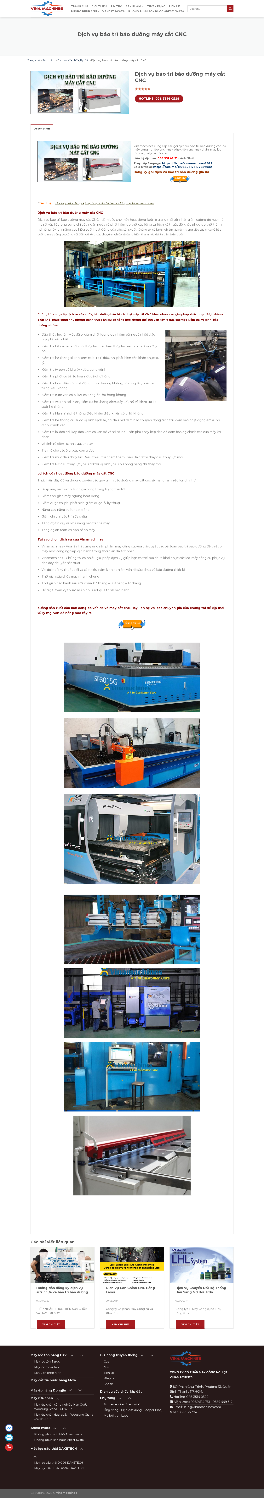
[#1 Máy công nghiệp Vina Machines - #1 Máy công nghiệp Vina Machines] (47, 8)
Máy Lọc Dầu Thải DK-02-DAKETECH (60, 1468)
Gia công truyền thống (119, 1355)
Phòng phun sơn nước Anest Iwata (156, 11)
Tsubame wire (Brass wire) (122, 1404)
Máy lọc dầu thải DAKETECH (54, 1449)
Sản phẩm (133, 6)
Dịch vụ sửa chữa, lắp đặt (73, 60)
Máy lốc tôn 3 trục (47, 1361)
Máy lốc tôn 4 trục (47, 1367)
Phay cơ (109, 1378)
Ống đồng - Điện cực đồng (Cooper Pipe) (133, 1410)
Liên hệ (174, 6)
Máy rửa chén (42, 1398)
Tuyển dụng (156, 6)
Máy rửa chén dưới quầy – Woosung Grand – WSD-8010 (63, 1417)
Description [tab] (42, 128)
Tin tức (116, 6)
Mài (106, 1367)
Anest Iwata (40, 1428)
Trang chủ (79, 6)
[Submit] (230, 8)
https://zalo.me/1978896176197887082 (182, 167)
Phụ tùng (107, 1398)
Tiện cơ (109, 1373)
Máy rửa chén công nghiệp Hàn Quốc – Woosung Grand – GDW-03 (61, 1407)
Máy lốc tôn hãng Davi (49, 1355)
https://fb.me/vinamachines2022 (187, 163)
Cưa (106, 1361)
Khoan (108, 1384)
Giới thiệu (99, 6)
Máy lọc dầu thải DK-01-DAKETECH (58, 1462)
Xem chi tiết (51, 1324)
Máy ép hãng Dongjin (48, 1390)
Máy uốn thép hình (47, 1373)
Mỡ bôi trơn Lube (116, 1415)
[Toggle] (71, 1355)
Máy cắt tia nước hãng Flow (53, 1380)
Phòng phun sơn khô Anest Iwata (98, 11)
